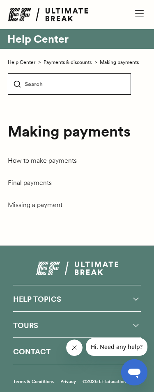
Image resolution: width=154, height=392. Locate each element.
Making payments (119, 62)
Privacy (68, 381)
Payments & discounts (68, 62)
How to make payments (42, 160)
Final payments (30, 182)
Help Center (38, 39)
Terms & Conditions (33, 381)
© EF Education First (109, 381)
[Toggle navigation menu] (131, 14)
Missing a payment (35, 204)
